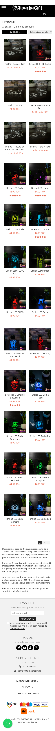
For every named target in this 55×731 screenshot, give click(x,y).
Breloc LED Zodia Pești (40, 396)
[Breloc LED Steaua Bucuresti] (15, 339)
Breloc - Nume (15, 105)
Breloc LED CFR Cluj (40, 353)
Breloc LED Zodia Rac (40, 436)
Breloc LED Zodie (15, 188)
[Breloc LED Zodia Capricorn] (15, 422)
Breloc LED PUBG (15, 312)
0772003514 (29, 666)
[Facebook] (19, 647)
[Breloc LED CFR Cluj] (40, 339)
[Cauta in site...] (51, 19)
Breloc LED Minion (40, 270)
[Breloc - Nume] (15, 91)
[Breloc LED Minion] (40, 257)
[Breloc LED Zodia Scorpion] (40, 463)
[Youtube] (24, 647)
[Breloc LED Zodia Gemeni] (15, 505)
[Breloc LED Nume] (40, 174)
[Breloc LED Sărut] (40, 298)
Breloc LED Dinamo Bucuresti (15, 396)
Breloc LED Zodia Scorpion (40, 479)
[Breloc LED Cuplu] (40, 215)
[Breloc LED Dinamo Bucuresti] (15, 381)
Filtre (16, 31)
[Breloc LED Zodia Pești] (40, 381)
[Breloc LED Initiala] (15, 215)
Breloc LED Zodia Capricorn (15, 437)
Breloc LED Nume (40, 188)
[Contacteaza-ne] (30, 19)
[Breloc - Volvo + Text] (15, 50)
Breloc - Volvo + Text (15, 63)
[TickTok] (30, 647)
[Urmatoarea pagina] (48, 542)
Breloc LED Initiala (15, 229)
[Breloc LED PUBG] (15, 298)
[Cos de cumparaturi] (38, 19)
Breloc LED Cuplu (40, 229)
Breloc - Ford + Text (40, 146)
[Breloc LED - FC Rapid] (40, 50)
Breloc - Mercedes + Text (40, 107)
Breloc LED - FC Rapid (40, 63)
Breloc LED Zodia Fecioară (15, 479)
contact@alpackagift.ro (29, 670)
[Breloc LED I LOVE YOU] (15, 257)
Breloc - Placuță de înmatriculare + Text (15, 148)
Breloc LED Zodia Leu (40, 518)
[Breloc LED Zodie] (15, 174)
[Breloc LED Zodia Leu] (40, 505)
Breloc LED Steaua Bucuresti (15, 355)
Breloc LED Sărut (40, 312)
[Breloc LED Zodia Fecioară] (15, 463)
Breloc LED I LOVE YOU (15, 272)
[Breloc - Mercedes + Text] (40, 91)
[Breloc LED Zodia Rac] (40, 422)
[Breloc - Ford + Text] (40, 133)
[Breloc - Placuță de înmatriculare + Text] (15, 133)
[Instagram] (36, 647)
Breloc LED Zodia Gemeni (15, 520)
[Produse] (4, 8)
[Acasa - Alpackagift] (27, 8)
